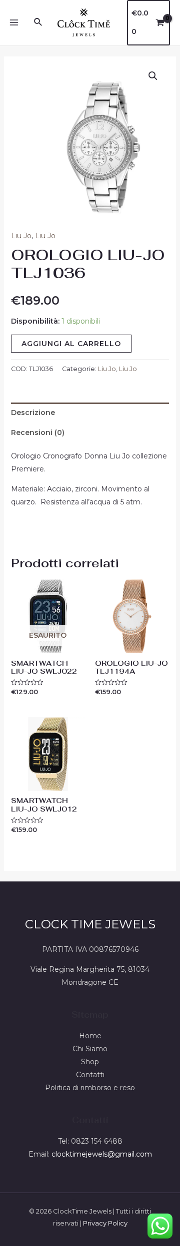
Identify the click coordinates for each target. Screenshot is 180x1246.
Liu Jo (21, 235)
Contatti (90, 1074)
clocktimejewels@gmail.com (102, 1154)
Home (90, 1035)
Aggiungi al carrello (71, 343)
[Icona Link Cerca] (38, 22)
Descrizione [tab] (33, 412)
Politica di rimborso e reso (90, 1087)
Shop (90, 1061)
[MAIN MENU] (14, 23)
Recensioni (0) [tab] (37, 432)
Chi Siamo (90, 1048)
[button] (153, 76)
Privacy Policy (105, 1223)
